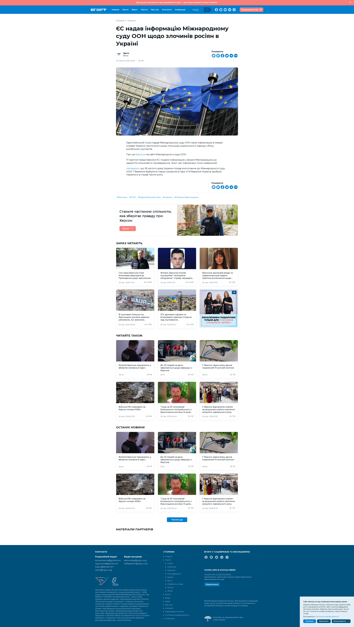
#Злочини (122, 197)
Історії (170, 563)
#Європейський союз (149, 197)
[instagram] (220, 10)
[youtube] (225, 10)
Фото (169, 581)
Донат (126, 228)
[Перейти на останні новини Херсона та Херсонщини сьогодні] (99, 9)
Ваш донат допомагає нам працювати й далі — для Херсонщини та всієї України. (177, 2)
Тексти (144, 10)
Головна (120, 20)
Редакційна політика (174, 612)
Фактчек (171, 570)
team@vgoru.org (103, 570)
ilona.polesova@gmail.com (108, 560)
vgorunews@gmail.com (106, 563)
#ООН (132, 197)
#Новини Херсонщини (186, 197)
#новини (167, 197)
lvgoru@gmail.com (104, 567)
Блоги (125, 10)
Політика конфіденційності (177, 615)
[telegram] (229, 10)
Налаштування (339, 621)
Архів (167, 601)
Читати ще (177, 519)
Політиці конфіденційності (327, 617)
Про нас (155, 10)
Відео (134, 10)
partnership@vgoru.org (135, 560)
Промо (170, 587)
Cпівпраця (180, 10)
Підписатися (212, 584)
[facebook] (216, 10)
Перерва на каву (175, 584)
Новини (115, 10)
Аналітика (171, 567)
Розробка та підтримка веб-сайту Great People (228, 618)
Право (170, 577)
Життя (170, 591)
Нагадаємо (132, 168)
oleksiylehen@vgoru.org (135, 563)
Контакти (167, 10)
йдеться (140, 154)
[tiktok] (234, 10)
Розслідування (174, 574)
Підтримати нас (249, 9)
